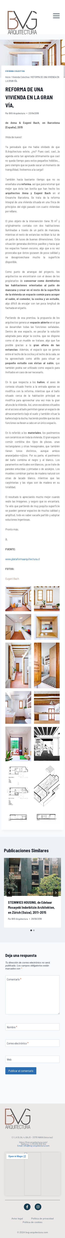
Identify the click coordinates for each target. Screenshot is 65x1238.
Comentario (14, 979)
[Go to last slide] (9, 893)
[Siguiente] (55, 893)
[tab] (31, 930)
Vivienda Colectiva (15, 71)
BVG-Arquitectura (17, 113)
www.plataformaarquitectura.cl (22, 559)
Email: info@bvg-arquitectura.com (33, 1145)
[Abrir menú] (57, 17)
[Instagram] (38, 1207)
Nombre (12, 1027)
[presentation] (32, 877)
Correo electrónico (17, 1043)
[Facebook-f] (27, 1207)
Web (9, 1059)
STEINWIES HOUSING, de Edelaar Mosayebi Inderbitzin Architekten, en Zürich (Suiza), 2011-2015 (31, 907)
